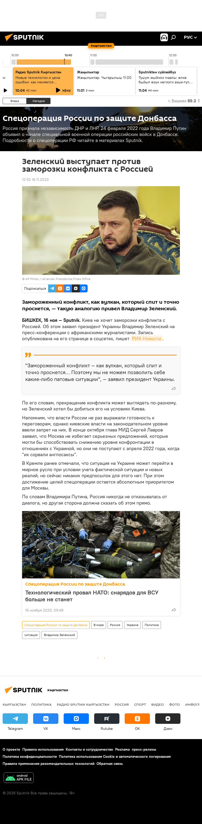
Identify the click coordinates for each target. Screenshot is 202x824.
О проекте (11, 749)
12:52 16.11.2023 (35, 179)
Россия (115, 625)
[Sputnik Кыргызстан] (26, 41)
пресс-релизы (144, 749)
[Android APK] (19, 778)
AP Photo (32, 279)
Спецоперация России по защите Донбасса (75, 584)
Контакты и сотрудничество (89, 749)
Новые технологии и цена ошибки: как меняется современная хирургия (38, 82)
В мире (99, 625)
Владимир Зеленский (59, 635)
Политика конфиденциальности (30, 756)
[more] (174, 388)
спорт (140, 704)
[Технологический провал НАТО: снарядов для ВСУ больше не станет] (101, 544)
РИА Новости (146, 338)
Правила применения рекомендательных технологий (48, 763)
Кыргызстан (14, 704)
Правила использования (43, 749)
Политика (152, 625)
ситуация (31, 635)
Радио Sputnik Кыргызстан (38, 72)
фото (174, 704)
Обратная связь (110, 763)
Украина (132, 625)
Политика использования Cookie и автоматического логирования (115, 756)
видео (157, 704)
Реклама (122, 749)
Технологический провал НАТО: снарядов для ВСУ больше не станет (91, 596)
